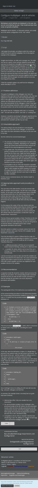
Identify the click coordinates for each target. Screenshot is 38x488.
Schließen (17, 485)
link (36, 247)
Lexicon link (11, 233)
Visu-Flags (4, 41)
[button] (2, 2)
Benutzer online (7, 457)
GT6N (8, 157)
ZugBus (14, 464)
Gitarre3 (3, 464)
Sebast (9, 464)
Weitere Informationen (7, 485)
